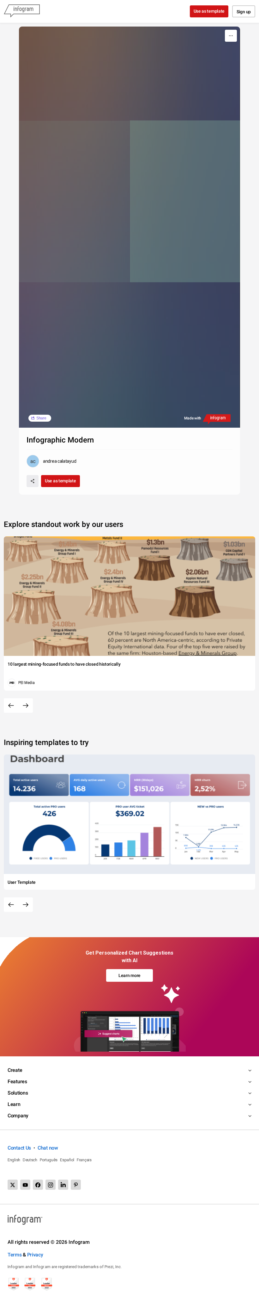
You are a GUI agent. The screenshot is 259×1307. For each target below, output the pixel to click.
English (14, 1159)
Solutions (18, 1093)
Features (17, 1081)
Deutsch (30, 1159)
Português (48, 1159)
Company (18, 1116)
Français (84, 1159)
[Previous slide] (11, 705)
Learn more (129, 975)
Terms (15, 1255)
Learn (14, 1104)
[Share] (33, 481)
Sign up (244, 11)
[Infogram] (22, 11)
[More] (231, 36)
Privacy (35, 1255)
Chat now (48, 1148)
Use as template (209, 11)
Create (15, 1070)
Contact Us (19, 1148)
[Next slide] (26, 705)
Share (41, 418)
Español (67, 1159)
